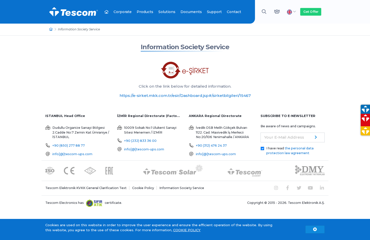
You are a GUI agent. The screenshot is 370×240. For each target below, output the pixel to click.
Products (145, 12)
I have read (290, 150)
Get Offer (310, 12)
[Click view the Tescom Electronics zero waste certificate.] (94, 203)
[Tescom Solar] (173, 170)
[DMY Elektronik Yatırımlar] (310, 170)
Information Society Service (185, 47)
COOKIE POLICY (187, 230)
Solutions (166, 12)
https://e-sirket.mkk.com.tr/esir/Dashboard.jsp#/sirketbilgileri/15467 (185, 95)
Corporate (123, 12)
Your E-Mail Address (284, 137)
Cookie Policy (143, 188)
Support (214, 12)
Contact (234, 12)
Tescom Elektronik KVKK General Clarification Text (86, 188)
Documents (191, 12)
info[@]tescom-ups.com (72, 154)
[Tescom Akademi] (245, 170)
